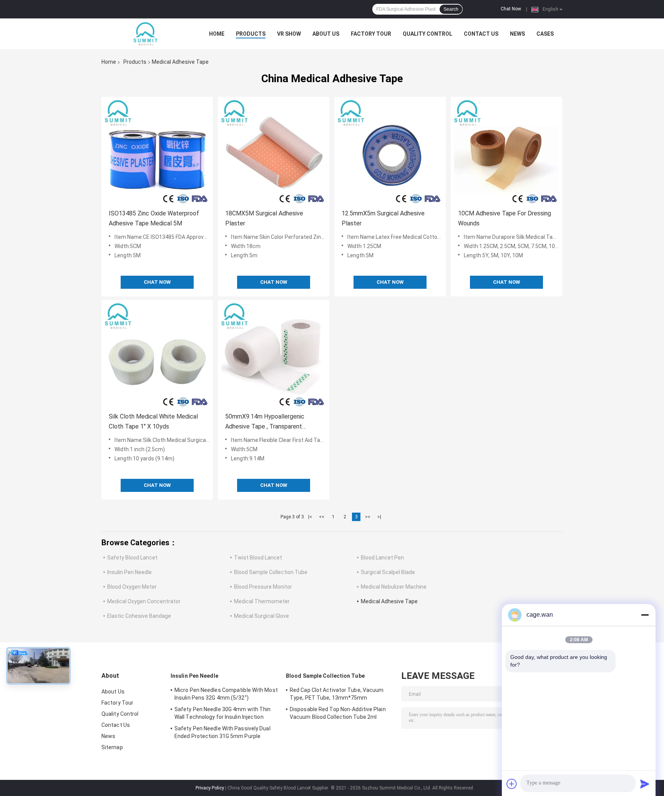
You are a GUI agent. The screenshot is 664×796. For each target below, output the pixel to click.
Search (450, 9)
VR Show (289, 34)
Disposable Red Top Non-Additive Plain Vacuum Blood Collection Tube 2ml (338, 713)
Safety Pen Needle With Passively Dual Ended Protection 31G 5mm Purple (222, 732)
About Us (325, 34)
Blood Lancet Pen (382, 557)
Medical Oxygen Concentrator (144, 601)
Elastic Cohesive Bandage (139, 616)
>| (379, 517)
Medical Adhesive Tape (389, 601)
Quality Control (427, 34)
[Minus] (644, 614)
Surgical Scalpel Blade (388, 572)
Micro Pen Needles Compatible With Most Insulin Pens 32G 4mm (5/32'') (226, 694)
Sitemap (112, 747)
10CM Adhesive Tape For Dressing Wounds (504, 218)
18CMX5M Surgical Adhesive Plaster (264, 218)
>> (367, 517)
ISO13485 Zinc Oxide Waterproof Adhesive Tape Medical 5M (154, 218)
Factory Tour (371, 34)
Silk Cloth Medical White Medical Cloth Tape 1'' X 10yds (153, 421)
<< (321, 517)
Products (251, 34)
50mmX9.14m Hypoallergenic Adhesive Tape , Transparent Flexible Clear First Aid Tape (264, 422)
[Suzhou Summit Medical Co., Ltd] (143, 33)
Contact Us (481, 34)
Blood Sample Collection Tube (270, 572)
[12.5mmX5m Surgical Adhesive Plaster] (390, 152)
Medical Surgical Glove (261, 616)
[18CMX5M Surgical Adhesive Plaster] (273, 152)
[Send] (645, 783)
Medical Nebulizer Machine (394, 587)
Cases (545, 34)
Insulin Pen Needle (129, 572)
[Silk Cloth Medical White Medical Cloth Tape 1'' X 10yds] (157, 355)
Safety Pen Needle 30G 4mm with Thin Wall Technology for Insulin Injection (222, 713)
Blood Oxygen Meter (132, 587)
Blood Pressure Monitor (263, 587)
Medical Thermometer (262, 601)
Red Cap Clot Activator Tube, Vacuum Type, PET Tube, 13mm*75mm (337, 694)
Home (216, 34)
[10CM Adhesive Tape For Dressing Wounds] (506, 152)
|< (310, 517)
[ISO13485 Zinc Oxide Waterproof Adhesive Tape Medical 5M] (157, 152)
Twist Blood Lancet (258, 557)
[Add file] (511, 783)
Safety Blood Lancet (132, 557)
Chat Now (511, 9)
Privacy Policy (210, 788)
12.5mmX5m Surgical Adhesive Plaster (383, 218)
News (517, 34)
